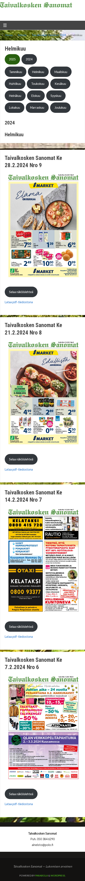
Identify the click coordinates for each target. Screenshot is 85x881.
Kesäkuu (60, 83)
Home (9, 35)
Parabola (41, 875)
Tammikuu (15, 72)
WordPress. (58, 875)
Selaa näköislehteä (21, 292)
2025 (12, 59)
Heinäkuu (15, 95)
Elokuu (35, 95)
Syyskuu (56, 95)
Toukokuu (37, 83)
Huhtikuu (15, 83)
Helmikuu (38, 72)
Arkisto (22, 35)
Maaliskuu (60, 72)
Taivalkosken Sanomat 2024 (49, 35)
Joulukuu (60, 107)
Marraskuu (37, 107)
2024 (29, 59)
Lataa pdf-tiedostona (19, 302)
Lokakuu (14, 107)
